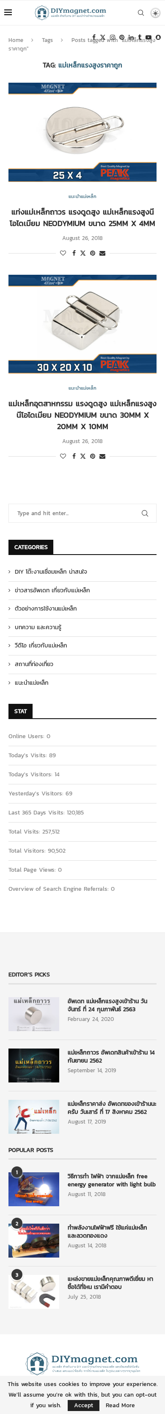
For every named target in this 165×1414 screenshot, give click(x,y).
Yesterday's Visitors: (37, 793)
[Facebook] (94, 37)
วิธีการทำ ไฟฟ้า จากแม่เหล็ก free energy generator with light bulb (112, 1180)
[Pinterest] (121, 37)
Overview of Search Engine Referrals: (59, 888)
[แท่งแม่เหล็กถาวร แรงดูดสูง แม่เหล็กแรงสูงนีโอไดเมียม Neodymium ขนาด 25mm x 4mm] (82, 132)
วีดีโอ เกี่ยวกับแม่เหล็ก (41, 645)
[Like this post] (63, 253)
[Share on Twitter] (83, 253)
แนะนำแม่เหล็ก (32, 683)
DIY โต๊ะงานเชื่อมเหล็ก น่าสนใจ (51, 572)
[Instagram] (112, 37)
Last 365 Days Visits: (37, 812)
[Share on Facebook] (74, 253)
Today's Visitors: (31, 774)
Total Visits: (25, 831)
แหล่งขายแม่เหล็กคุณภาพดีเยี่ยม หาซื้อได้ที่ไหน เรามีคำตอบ (110, 1283)
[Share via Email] (102, 253)
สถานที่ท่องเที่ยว (34, 664)
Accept (83, 1405)
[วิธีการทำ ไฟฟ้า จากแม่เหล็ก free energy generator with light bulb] (33, 1189)
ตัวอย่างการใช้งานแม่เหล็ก (46, 609)
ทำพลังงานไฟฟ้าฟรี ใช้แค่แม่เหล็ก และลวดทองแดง (107, 1232)
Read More (120, 1405)
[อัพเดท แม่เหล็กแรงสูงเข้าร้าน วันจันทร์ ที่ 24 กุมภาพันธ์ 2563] (33, 1014)
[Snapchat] (158, 37)
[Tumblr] (139, 37)
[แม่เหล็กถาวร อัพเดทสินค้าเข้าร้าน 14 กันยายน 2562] (33, 1065)
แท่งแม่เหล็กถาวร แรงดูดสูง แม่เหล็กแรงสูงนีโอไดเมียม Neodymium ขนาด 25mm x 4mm (82, 217)
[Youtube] (148, 37)
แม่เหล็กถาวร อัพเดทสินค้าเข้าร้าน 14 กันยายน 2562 (111, 1057)
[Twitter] (103, 37)
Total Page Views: (33, 869)
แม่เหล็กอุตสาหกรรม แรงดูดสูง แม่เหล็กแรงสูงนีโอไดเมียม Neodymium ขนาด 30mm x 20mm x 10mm (82, 415)
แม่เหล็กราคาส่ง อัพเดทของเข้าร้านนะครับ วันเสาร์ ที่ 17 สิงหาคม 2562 (112, 1108)
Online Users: (27, 736)
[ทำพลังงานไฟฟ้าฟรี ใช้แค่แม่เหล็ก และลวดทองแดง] (33, 1241)
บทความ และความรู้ (38, 627)
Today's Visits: (28, 755)
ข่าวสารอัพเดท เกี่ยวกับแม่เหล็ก (52, 590)
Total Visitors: (28, 850)
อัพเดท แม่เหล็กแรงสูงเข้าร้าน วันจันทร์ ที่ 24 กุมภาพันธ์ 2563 (107, 1005)
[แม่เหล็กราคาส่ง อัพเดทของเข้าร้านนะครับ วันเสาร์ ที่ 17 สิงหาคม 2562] (33, 1117)
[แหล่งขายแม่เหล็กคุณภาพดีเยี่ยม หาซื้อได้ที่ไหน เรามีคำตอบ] (33, 1292)
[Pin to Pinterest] (92, 253)
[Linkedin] (131, 37)
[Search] (141, 12)
